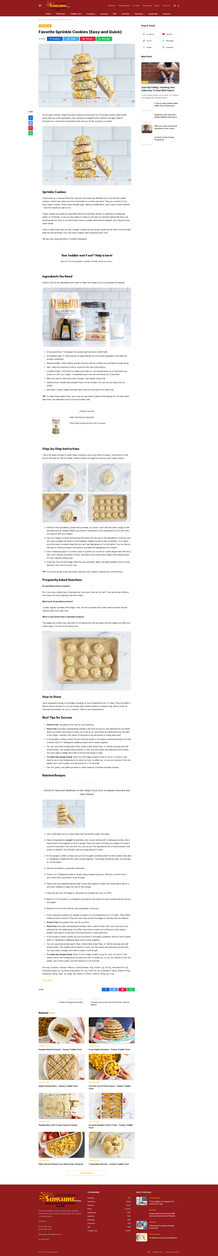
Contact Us (166, 5)
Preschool (91, 14)
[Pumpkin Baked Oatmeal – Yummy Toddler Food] (62, 1030)
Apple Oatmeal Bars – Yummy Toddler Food (58, 1086)
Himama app (147, 5)
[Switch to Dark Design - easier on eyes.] (178, 6)
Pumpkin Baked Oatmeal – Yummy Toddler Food (60, 1049)
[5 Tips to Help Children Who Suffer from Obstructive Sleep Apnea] (146, 106)
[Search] (174, 5)
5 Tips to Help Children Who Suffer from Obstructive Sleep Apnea (166, 104)
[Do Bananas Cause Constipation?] (141, 1237)
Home (41, 19)
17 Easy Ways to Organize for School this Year (161, 1202)
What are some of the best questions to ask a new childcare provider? (165, 127)
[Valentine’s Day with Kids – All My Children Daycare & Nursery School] (146, 117)
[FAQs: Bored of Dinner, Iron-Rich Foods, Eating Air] (62, 1145)
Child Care (60, 14)
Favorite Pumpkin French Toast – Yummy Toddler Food (111, 1126)
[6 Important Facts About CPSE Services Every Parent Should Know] (141, 1213)
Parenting (139, 14)
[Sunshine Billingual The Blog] (58, 5)
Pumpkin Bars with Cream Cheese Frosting (58, 1125)
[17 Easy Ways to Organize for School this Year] (141, 1201)
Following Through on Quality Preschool (161, 1227)
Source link (47, 980)
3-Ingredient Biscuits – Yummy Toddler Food (109, 1164)
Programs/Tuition (124, 5)
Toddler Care (75, 14)
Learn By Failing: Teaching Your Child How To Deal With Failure (158, 89)
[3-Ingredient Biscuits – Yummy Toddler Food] (112, 1145)
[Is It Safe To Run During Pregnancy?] (146, 140)
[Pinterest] (30, 128)
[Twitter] (30, 123)
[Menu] (40, 5)
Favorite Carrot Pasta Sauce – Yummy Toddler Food (110, 1087)
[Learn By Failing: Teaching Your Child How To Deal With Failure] (160, 73)
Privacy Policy (158, 1252)
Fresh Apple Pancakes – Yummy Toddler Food (109, 1049)
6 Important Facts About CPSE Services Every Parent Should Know (162, 1214)
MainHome (111, 5)
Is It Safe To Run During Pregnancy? (164, 138)
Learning (104, 14)
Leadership (153, 14)
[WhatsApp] (30, 133)
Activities (125, 14)
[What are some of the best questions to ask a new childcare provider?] (146, 128)
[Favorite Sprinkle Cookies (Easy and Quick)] (87, 75)
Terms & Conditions (172, 1252)
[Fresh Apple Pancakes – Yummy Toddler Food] (112, 1030)
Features (166, 14)
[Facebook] (30, 118)
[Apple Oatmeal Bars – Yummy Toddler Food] (62, 1067)
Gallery (157, 5)
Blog (148, 1252)
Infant (48, 14)
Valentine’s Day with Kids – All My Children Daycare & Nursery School (165, 116)
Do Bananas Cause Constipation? (163, 1238)
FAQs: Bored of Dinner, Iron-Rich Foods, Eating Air (61, 1164)
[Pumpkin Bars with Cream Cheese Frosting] (62, 1106)
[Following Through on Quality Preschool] (141, 1225)
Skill (114, 14)
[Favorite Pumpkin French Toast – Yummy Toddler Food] (112, 1106)
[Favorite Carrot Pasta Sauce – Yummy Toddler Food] (112, 1067)
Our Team (136, 5)
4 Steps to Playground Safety (71, 1002)
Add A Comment (86, 1173)
